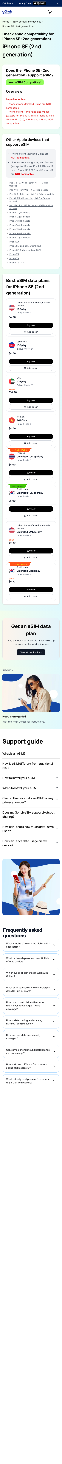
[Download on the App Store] (39, 3)
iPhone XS (14, 258)
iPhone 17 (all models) (19, 237)
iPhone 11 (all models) (19, 212)
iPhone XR (14, 254)
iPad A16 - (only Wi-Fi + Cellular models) (28, 190)
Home (5, 21)
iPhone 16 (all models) (20, 233)
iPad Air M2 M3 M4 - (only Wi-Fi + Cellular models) (29, 199)
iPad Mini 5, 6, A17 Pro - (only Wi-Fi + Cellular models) (31, 207)
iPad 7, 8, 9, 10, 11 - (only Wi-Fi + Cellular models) (29, 184)
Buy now (31, 325)
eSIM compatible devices (26, 21)
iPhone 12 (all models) (19, 216)
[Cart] (50, 12)
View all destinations (31, 652)
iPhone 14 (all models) (20, 225)
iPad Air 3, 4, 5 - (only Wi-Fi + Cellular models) (31, 194)
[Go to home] (7, 12)
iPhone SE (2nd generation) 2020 (25, 246)
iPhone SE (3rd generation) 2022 (25, 250)
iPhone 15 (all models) (20, 229)
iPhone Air (14, 241)
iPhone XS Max (16, 262)
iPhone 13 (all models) (20, 221)
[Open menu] (57, 12)
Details (26, 312)
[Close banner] (57, 3)
